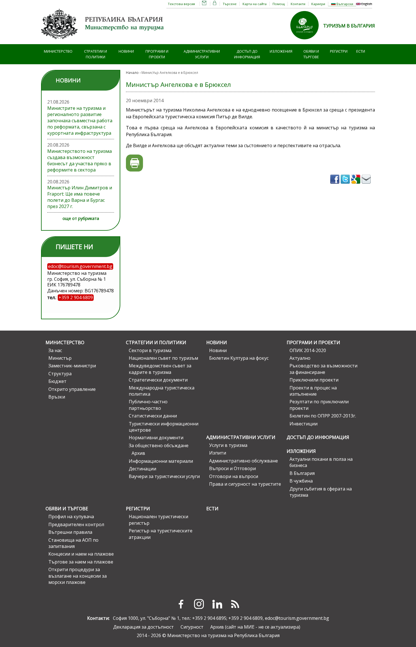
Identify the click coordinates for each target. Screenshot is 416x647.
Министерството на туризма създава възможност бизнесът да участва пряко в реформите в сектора (79, 160)
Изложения (281, 51)
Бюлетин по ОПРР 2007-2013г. (323, 416)
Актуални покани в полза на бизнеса (321, 462)
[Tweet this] (346, 185)
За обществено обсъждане (158, 445)
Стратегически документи (158, 380)
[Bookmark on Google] (356, 185)
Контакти (298, 4)
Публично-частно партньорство (148, 405)
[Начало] (103, 41)
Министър (60, 358)
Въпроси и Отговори (232, 468)
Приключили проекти (314, 380)
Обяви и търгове (311, 54)
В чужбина (301, 481)
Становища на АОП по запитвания (73, 543)
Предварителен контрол (76, 524)
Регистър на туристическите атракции (160, 534)
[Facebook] (181, 604)
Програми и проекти (156, 54)
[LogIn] (215, 4)
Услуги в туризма (228, 445)
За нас (55, 350)
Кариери (318, 4)
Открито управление (72, 389)
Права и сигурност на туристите (245, 484)
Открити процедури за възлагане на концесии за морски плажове (77, 575)
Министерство (58, 51)
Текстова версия (181, 4)
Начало (132, 72)
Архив (138, 453)
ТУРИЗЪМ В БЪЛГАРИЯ (349, 26)
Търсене (230, 4)
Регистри (339, 51)
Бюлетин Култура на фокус (239, 358)
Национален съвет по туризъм (163, 358)
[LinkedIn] (217, 604)
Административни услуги (202, 54)
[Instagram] (199, 604)
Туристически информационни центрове (163, 427)
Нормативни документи (156, 437)
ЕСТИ (360, 51)
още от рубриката (81, 218)
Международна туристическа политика (161, 391)
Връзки (56, 397)
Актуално (300, 358)
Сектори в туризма (150, 350)
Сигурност (192, 627)
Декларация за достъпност (143, 627)
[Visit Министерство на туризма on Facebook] (335, 185)
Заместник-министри (72, 366)
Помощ (279, 4)
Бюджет (57, 381)
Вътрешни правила (70, 532)
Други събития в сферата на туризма (321, 492)
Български (344, 4)
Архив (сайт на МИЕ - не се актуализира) (255, 627)
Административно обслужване (243, 461)
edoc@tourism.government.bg (297, 618)
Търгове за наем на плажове (80, 562)
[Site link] (306, 41)
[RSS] (235, 604)
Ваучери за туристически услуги (164, 476)
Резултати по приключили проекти (319, 405)
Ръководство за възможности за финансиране (323, 369)
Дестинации (142, 469)
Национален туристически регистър (158, 519)
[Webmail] (204, 4)
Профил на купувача (71, 516)
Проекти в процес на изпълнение (313, 391)
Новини (126, 51)
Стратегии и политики (95, 54)
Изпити (217, 453)
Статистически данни (153, 416)
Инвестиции (304, 424)
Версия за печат (134, 163)
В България (302, 473)
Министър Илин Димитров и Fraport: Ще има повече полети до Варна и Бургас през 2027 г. (79, 197)
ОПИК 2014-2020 (308, 350)
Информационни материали (161, 461)
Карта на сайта (255, 4)
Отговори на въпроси (233, 476)
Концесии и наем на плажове (81, 554)
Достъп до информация (247, 54)
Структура (60, 373)
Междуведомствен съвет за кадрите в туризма (160, 369)
